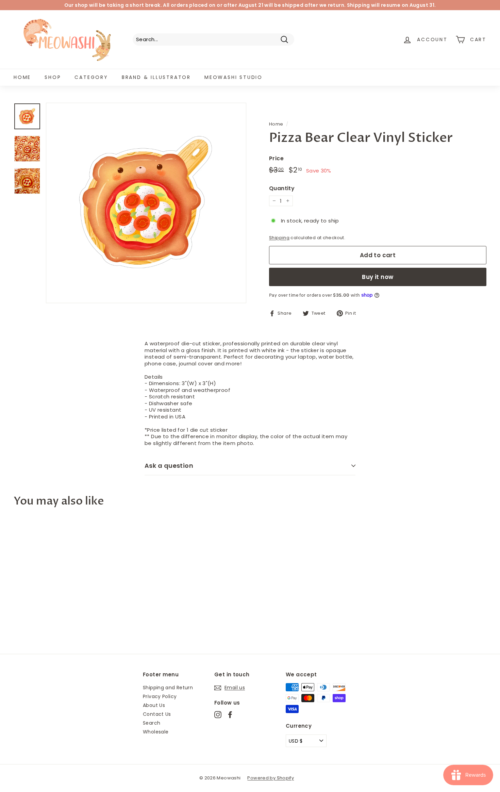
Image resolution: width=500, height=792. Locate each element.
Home (22, 77)
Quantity (282, 188)
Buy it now (377, 277)
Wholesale (155, 731)
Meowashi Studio (233, 77)
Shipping (279, 238)
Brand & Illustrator (156, 77)
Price (276, 158)
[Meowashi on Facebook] (230, 714)
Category (91, 77)
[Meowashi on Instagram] (217, 714)
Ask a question (169, 465)
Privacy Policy (160, 696)
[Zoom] (146, 203)
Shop (53, 77)
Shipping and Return (168, 687)
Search (151, 723)
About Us (154, 705)
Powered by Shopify (270, 778)
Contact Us (157, 714)
